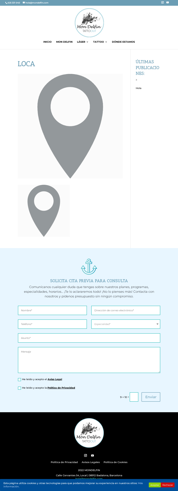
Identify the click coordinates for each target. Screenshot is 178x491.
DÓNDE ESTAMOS (123, 42)
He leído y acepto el (42, 379)
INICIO (47, 42)
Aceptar (154, 485)
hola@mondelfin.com (89, 478)
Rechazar (167, 485)
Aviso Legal (55, 379)
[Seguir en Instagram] (85, 455)
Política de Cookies (115, 462)
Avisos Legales (91, 462)
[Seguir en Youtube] (92, 455)
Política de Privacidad (61, 387)
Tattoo (98, 42)
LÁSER (81, 42)
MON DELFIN (64, 42)
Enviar (150, 397)
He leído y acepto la (48, 387)
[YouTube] (167, 3)
